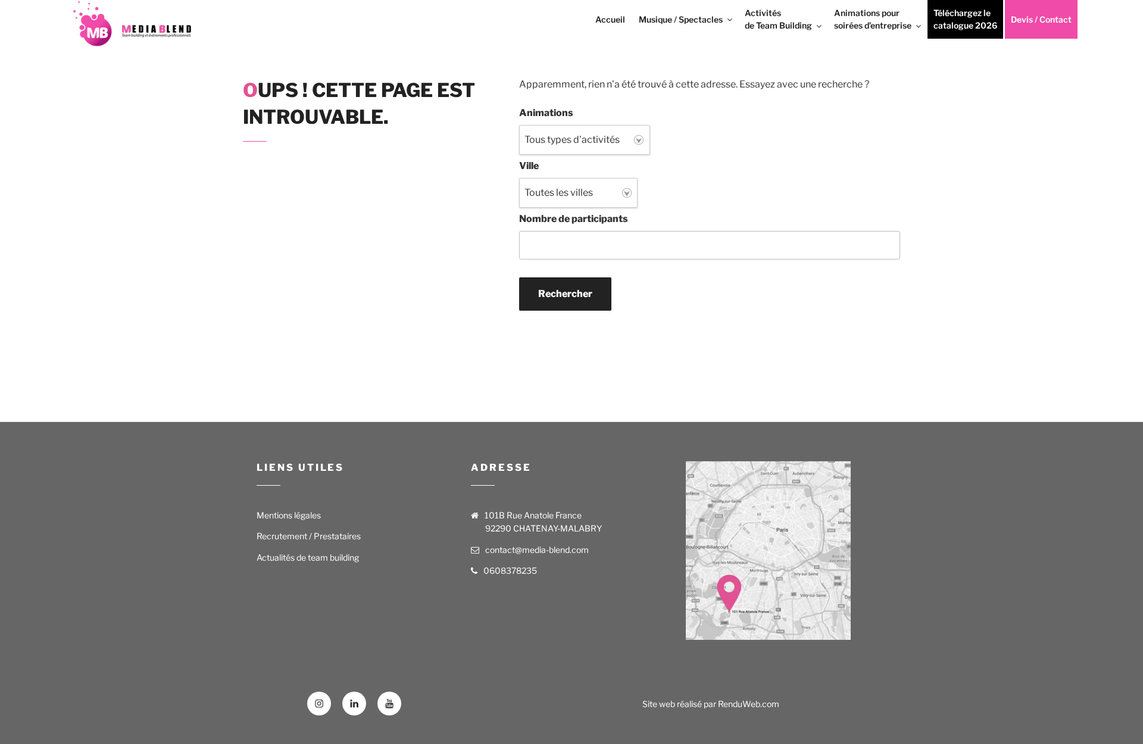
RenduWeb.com (748, 704)
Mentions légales (289, 515)
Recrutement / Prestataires (309, 536)
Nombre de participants (573, 218)
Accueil (610, 19)
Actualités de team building (308, 557)
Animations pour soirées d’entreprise (872, 19)
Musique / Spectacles (681, 19)
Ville (529, 165)
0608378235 (510, 570)
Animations (546, 112)
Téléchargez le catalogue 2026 (965, 19)
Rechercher (565, 293)
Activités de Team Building (778, 19)
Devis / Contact (1041, 19)
